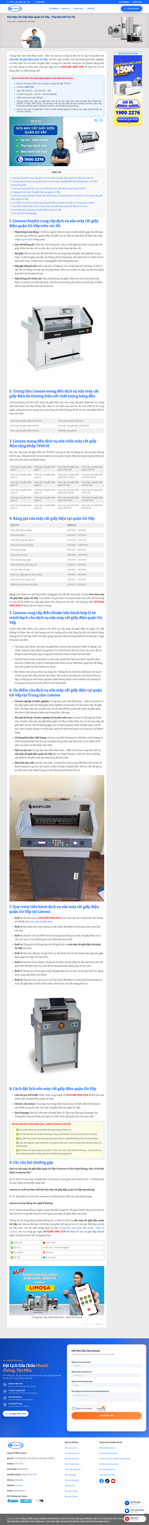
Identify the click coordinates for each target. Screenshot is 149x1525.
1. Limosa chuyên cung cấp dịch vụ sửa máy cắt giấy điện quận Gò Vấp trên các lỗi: (52, 178)
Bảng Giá (78, 9)
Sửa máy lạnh (70, 1448)
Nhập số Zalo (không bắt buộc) (82, 1381)
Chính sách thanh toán (109, 1464)
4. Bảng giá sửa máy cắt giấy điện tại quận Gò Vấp (35, 192)
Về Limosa (54, 9)
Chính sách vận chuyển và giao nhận (114, 1458)
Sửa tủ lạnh (70, 1485)
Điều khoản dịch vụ (107, 1448)
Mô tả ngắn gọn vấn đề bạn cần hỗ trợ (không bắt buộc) (90, 1391)
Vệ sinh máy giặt (72, 1480)
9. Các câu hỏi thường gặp (24, 213)
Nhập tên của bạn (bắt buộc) (81, 1362)
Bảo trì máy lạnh (72, 1464)
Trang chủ (11, 21)
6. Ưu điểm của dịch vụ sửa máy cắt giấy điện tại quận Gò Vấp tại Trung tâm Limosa (53, 202)
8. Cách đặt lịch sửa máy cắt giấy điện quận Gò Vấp (36, 209)
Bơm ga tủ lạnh (71, 1496)
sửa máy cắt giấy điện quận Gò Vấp (28, 59)
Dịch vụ (65, 9)
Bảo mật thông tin (107, 1469)
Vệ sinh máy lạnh (72, 1453)
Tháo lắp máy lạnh (73, 1469)
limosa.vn (19, 1485)
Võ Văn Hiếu (31, 1474)
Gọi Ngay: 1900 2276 (17, 1414)
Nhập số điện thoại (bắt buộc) (81, 1372)
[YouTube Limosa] (113, 1481)
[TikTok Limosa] (107, 1481)
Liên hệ (90, 9)
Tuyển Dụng (137, 2)
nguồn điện (27, 239)
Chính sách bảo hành (108, 1453)
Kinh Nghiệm (124, 2)
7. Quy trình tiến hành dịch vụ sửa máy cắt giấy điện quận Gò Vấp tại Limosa (49, 206)
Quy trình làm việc (107, 1475)
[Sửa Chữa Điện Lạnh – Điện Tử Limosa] (26, 8)
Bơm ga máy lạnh (72, 1458)
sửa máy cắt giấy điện (41, 921)
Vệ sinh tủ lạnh (71, 1491)
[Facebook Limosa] (101, 1481)
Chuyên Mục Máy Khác (26, 21)
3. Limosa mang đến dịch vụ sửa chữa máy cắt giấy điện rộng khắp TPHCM (48, 188)
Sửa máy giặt (70, 1475)
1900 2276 (18, 1464)
